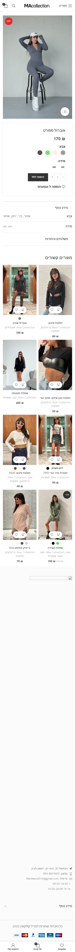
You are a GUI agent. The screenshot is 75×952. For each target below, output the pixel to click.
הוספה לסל (38, 177)
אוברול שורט (20, 323)
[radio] (63, 152)
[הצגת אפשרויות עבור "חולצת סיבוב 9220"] (23, 459)
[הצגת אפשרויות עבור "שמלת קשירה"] (58, 534)
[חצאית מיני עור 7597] (55, 440)
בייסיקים (46, 327)
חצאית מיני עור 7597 (55, 473)
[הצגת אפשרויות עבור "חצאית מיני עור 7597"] (58, 459)
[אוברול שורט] (20, 290)
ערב (14, 397)
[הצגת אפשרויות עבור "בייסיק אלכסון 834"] (23, 534)
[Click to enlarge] (65, 111)
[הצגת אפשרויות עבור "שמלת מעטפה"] (23, 384)
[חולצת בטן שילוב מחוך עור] (55, 365)
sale (30, 477)
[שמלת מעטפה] (20, 365)
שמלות (7, 397)
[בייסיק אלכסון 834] (20, 515)
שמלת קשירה (55, 548)
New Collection (61, 327)
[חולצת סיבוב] (55, 290)
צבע (62, 147)
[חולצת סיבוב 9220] (20, 440)
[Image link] (51, 719)
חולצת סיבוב (55, 323)
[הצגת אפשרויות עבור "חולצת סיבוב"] (58, 309)
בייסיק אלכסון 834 (19, 548)
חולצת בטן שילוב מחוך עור (55, 398)
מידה (61, 161)
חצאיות (45, 477)
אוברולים (10, 327)
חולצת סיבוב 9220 (19, 473)
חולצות (55, 331)
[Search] (14, 6)
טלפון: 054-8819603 (55, 873)
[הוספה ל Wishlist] (52, 309)
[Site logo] (37, 5)
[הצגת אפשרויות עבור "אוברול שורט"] (23, 309)
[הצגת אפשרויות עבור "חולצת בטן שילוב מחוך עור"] (58, 384)
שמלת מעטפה (20, 393)
